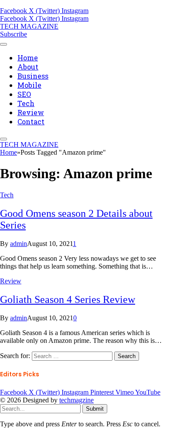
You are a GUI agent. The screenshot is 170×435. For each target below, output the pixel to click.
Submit (95, 408)
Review (30, 112)
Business (32, 75)
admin (18, 243)
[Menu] (3, 44)
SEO (24, 94)
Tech (25, 103)
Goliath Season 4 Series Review (67, 299)
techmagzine (76, 400)
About (27, 66)
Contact (30, 121)
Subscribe (13, 34)
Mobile (29, 85)
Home (27, 57)
